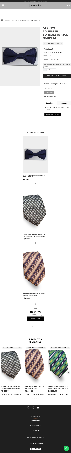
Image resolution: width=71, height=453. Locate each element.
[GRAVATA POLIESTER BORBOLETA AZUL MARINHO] (35, 154)
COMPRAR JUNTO (35, 318)
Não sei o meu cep (50, 96)
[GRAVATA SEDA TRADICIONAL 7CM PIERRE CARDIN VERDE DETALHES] (35, 210)
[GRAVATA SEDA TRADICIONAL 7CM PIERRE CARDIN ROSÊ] (35, 270)
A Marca (64, 103)
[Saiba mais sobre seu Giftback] (60, 59)
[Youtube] (38, 407)
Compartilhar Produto (52, 114)
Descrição (49, 103)
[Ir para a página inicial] (35, 449)
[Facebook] (28, 407)
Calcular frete (49, 92)
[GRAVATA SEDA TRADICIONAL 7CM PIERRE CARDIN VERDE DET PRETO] (59, 365)
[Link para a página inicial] (1, 20)
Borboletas (14, 20)
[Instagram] (33, 407)
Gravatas (7, 20)
